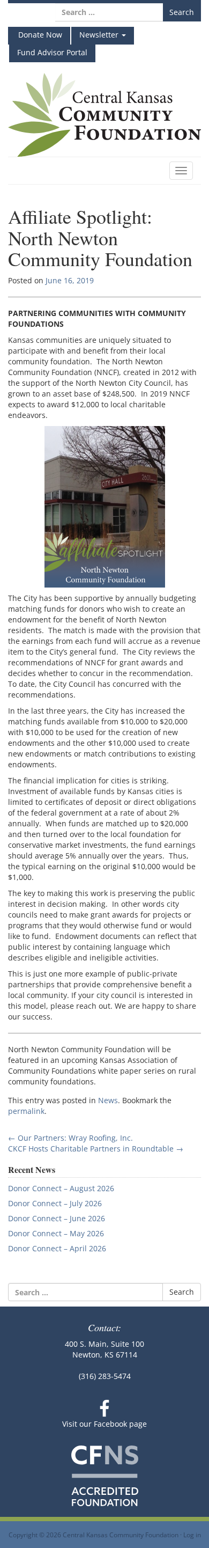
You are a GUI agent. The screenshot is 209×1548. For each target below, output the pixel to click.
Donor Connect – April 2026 (57, 1248)
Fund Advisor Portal (52, 52)
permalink (26, 1111)
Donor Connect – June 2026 (56, 1218)
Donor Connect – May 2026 (56, 1233)
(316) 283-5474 (105, 1376)
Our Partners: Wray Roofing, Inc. (70, 1138)
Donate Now (39, 35)
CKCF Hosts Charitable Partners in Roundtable (95, 1148)
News (108, 1100)
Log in (192, 1534)
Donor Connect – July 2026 (55, 1203)
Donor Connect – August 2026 (61, 1188)
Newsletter (100, 35)
